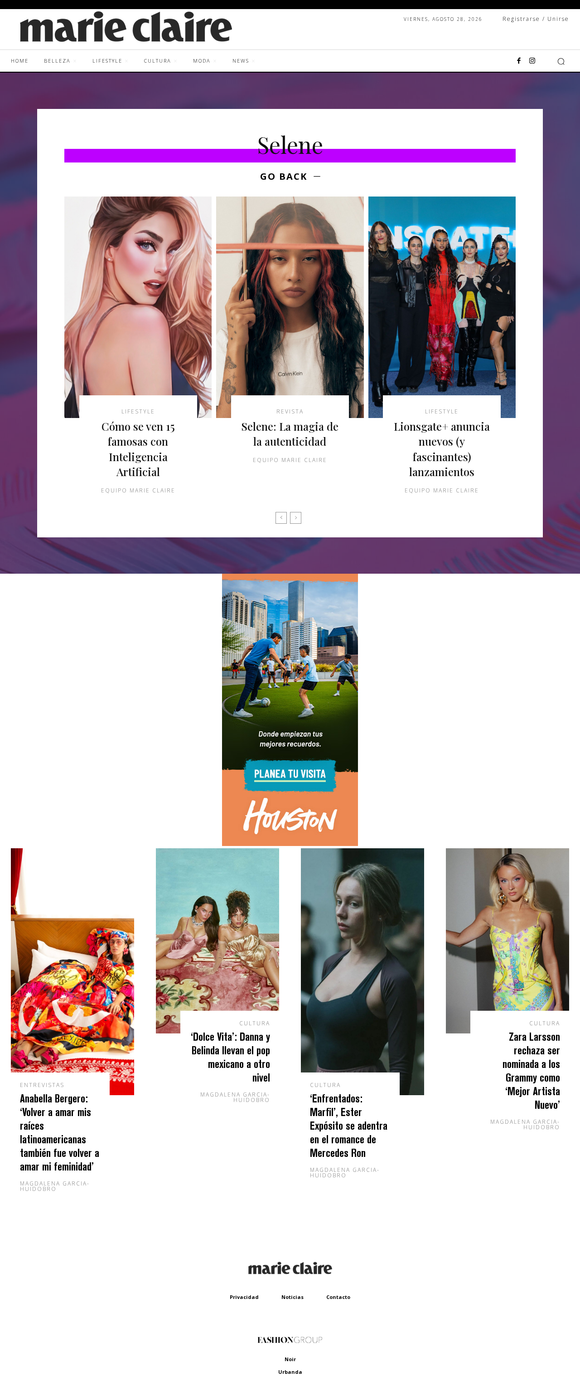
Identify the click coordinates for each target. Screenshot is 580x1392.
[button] (561, 61)
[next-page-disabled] (295, 518)
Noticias (292, 1297)
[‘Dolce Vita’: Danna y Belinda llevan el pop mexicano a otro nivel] (217, 940)
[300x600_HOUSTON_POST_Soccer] (290, 843)
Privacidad (244, 1297)
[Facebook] (519, 61)
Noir (290, 1359)
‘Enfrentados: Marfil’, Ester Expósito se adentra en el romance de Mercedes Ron (348, 1125)
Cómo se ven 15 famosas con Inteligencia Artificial (138, 449)
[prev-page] (281, 518)
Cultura (254, 1023)
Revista (290, 411)
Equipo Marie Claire (138, 490)
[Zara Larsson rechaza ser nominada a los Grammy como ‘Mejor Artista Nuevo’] (507, 940)
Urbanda (290, 1371)
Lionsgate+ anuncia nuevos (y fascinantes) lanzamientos (442, 449)
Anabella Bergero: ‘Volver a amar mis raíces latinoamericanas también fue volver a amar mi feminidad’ (59, 1132)
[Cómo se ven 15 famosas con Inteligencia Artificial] (138, 307)
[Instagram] (532, 61)
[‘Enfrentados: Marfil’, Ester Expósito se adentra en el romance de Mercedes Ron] (362, 971)
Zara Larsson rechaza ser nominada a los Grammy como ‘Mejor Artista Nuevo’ (531, 1070)
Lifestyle (138, 411)
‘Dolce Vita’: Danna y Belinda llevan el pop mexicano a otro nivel (230, 1056)
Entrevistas (42, 1085)
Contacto (338, 1297)
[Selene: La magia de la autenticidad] (289, 307)
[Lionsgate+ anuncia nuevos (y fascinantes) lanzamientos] (442, 307)
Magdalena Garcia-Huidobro (55, 1186)
